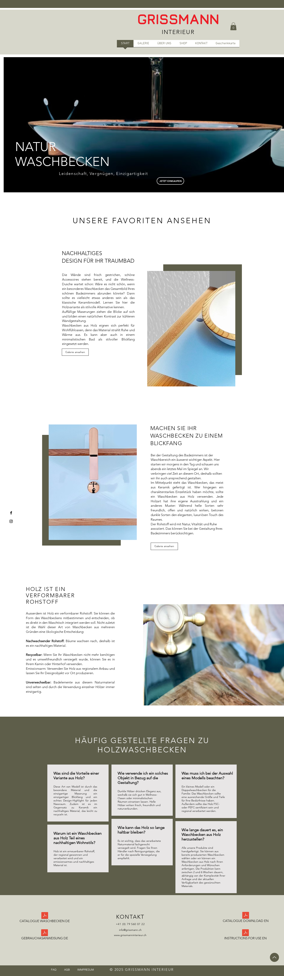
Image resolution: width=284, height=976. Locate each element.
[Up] (274, 957)
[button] (233, 26)
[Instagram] (11, 521)
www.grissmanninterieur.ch (130, 935)
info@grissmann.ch (130, 930)
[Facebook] (11, 513)
